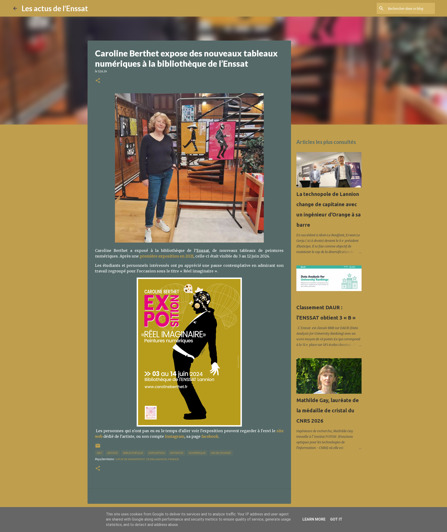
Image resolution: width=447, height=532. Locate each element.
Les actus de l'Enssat (55, 8)
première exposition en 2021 (166, 256)
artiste (112, 453)
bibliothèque (133, 453)
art (99, 453)
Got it (336, 519)
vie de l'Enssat (221, 453)
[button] (98, 81)
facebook (209, 436)
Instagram (174, 436)
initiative (176, 453)
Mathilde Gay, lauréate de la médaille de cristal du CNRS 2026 (327, 410)
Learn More (313, 519)
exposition (157, 453)
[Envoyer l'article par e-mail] (98, 447)
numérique (197, 453)
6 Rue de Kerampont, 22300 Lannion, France (147, 459)
